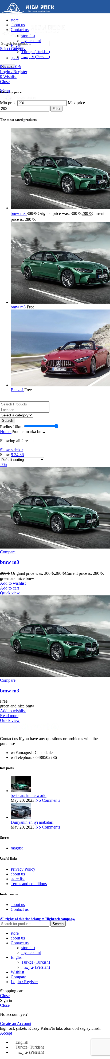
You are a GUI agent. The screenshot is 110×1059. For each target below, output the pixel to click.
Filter (56, 109)
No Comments (48, 800)
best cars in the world (28, 795)
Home (5, 431)
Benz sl (17, 389)
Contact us (20, 909)
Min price (8, 102)
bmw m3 (19, 213)
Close (5, 81)
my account (31, 40)
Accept (6, 1033)
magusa (17, 848)
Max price (76, 102)
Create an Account (15, 1023)
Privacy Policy (23, 869)
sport (15, 57)
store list (28, 35)
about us (18, 874)
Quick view (10, 593)
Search (7, 421)
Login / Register (24, 981)
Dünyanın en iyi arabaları (32, 822)
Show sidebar (11, 450)
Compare (18, 977)
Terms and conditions (29, 883)
